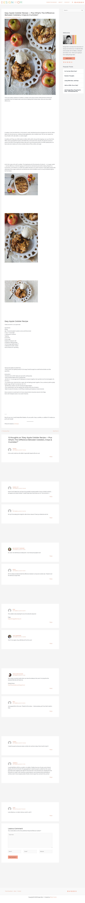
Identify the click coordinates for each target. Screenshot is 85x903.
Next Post (56, 431)
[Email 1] (83, 2)
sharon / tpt (15, 487)
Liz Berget (16, 423)
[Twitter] (77, 2)
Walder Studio (53, 897)
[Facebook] (75, 2)
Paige (14, 609)
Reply (51, 456)
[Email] (71, 62)
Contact (67, 2)
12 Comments (8, 17)
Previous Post (5, 431)
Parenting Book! (51, 2)
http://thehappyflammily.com (14, 618)
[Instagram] (79, 2)
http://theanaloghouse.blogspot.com (16, 685)
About (60, 2)
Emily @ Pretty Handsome (18, 548)
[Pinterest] (81, 2)
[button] (72, 2)
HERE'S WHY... (69, 58)
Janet (14, 807)
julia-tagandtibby (17, 635)
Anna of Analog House (18, 673)
